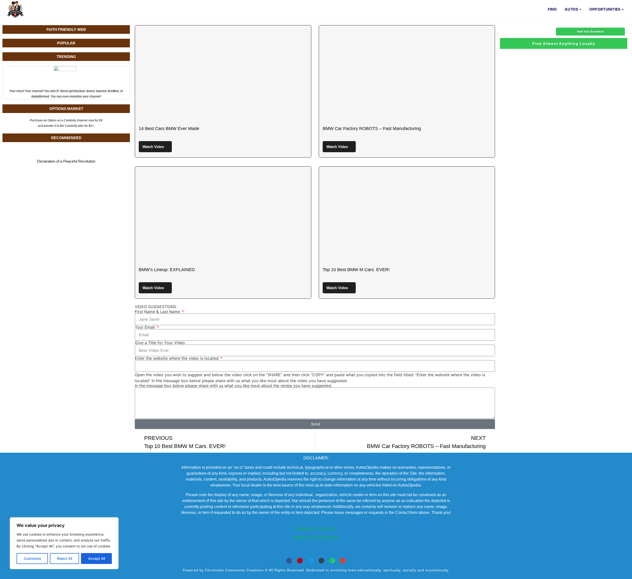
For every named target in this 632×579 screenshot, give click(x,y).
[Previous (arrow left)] (8, 289)
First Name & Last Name (158, 312)
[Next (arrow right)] (623, 289)
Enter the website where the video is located (177, 358)
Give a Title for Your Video (160, 343)
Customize (32, 558)
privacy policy (316, 529)
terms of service (316, 538)
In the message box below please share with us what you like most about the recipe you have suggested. (233, 386)
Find (552, 9)
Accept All (96, 558)
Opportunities (605, 9)
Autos (571, 9)
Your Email (145, 327)
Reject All (64, 558)
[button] (289, 560)
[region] (64, 543)
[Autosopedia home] (15, 9)
